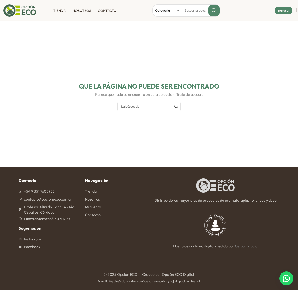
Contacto (107, 10)
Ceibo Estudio (246, 246)
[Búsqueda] (176, 106)
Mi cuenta (93, 207)
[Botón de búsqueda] (214, 10)
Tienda (59, 10)
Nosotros (82, 10)
